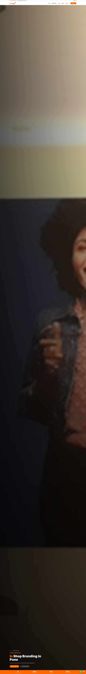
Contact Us (73, 3)
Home (49, 3)
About (67, 3)
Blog (59, 3)
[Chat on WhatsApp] (80, 671)
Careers (62, 3)
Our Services (54, 3)
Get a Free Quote (13, 666)
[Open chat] (83, 671)
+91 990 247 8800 (25, 666)
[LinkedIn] (74, 0)
